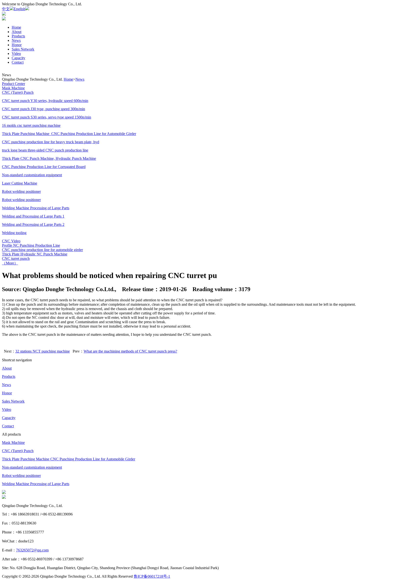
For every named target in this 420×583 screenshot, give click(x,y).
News (16, 40)
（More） (10, 263)
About (16, 32)
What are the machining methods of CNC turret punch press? (130, 351)
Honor (17, 45)
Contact (18, 62)
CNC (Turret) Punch (18, 451)
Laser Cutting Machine (19, 183)
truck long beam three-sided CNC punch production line (45, 150)
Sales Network (23, 49)
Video (16, 53)
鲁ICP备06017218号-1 (152, 576)
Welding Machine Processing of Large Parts (35, 484)
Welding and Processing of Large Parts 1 (33, 216)
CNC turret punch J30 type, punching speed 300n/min (43, 109)
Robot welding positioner (21, 200)
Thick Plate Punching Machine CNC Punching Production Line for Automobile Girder (68, 459)
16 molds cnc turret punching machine (31, 125)
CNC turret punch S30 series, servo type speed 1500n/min (46, 117)
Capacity (18, 58)
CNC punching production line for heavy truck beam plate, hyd (50, 142)
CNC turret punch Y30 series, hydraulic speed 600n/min (45, 101)
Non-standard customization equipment (32, 467)
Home (16, 27)
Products (18, 36)
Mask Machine (13, 442)
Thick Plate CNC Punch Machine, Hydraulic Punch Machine (49, 158)
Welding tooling (14, 233)
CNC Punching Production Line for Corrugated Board (44, 167)
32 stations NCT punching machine (42, 351)
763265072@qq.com (32, 550)
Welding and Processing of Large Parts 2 (33, 224)
